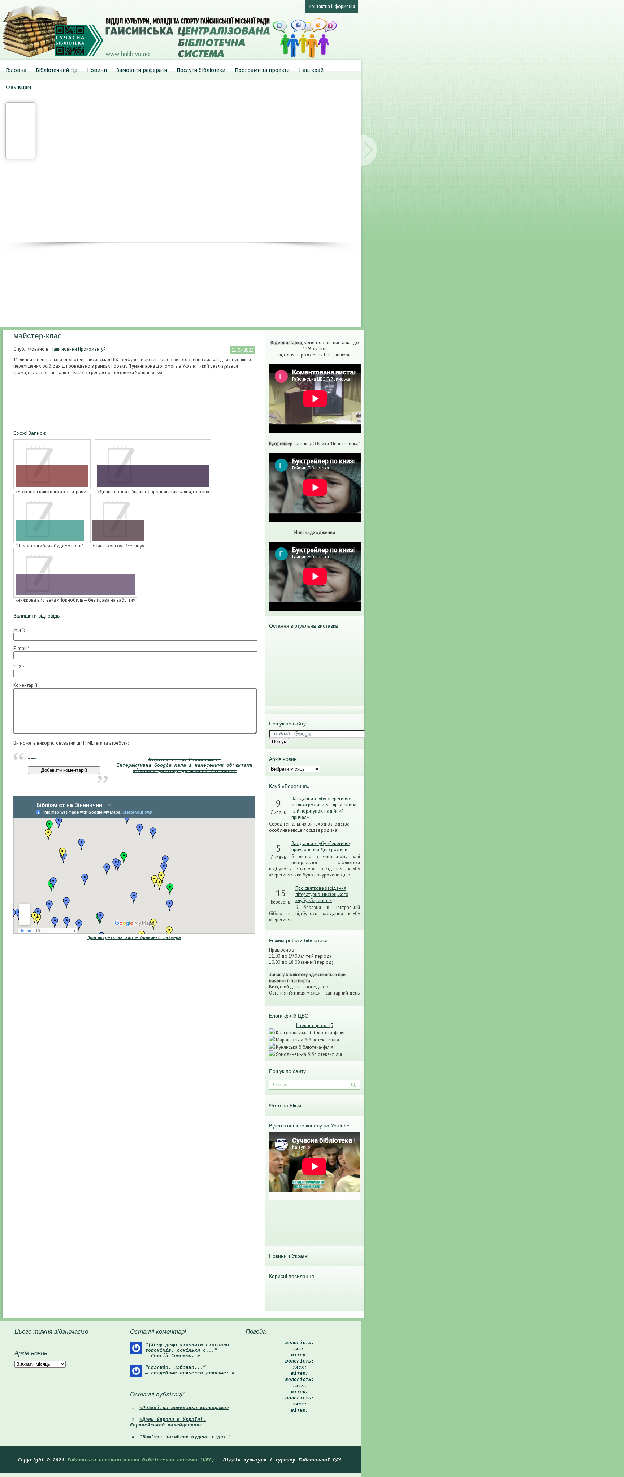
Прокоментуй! (92, 349)
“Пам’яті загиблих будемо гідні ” (185, 1436)
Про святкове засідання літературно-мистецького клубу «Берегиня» (321, 894)
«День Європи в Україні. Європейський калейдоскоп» (168, 1422)
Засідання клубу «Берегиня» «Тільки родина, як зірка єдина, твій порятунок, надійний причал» (324, 808)
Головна (16, 70)
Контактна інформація (332, 6)
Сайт (18, 667)
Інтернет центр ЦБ (314, 1025)
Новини (97, 70)
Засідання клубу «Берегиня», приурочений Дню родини (321, 846)
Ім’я (18, 630)
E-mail (21, 648)
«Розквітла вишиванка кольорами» (184, 1407)
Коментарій (25, 685)
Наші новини (64, 349)
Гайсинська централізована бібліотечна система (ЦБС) (140, 1460)
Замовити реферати (141, 70)
